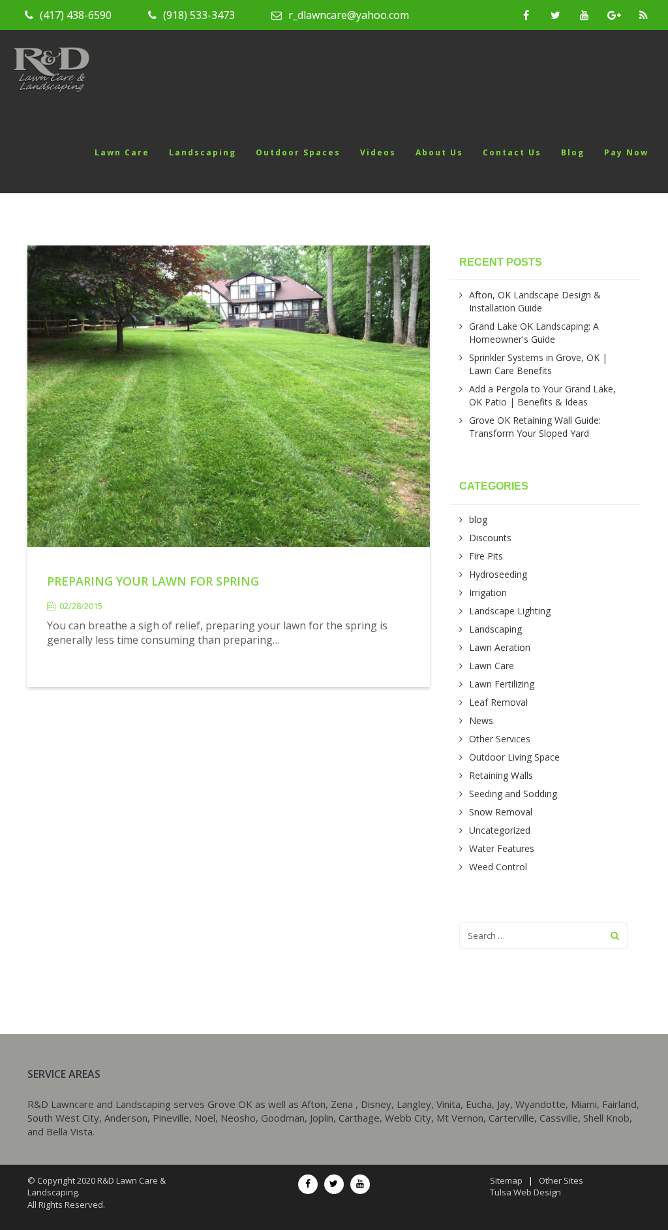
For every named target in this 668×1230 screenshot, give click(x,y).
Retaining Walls (501, 775)
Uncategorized (499, 830)
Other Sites (561, 1180)
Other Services (499, 739)
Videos (378, 152)
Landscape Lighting (510, 611)
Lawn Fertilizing (501, 684)
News (481, 720)
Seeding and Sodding (513, 793)
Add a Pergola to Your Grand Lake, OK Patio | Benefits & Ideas (542, 395)
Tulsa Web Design (525, 1192)
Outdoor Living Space (514, 757)
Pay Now (626, 152)
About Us (439, 152)
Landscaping (202, 152)
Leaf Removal (498, 702)
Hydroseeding (498, 574)
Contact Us (512, 152)
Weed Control (498, 866)
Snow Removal (500, 812)
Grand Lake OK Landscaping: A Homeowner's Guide (534, 332)
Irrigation (488, 592)
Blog (572, 152)
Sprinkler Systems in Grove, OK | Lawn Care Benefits (538, 364)
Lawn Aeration (499, 647)
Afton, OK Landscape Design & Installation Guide (535, 301)
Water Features (501, 848)
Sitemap (506, 1180)
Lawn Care (122, 152)
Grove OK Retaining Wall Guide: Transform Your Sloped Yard (535, 426)
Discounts (490, 537)
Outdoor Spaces (298, 152)
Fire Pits (486, 556)
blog (478, 519)
